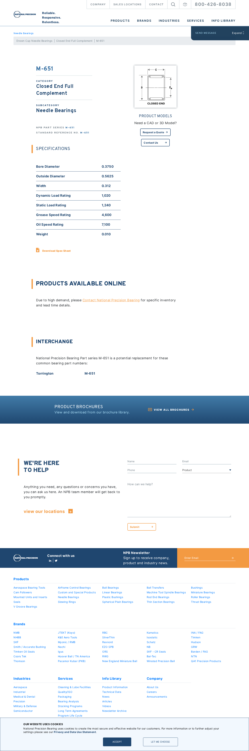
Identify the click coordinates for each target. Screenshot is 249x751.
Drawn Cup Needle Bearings (34, 40)
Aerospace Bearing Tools (29, 587)
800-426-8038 (213, 4)
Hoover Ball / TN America (74, 656)
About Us (152, 687)
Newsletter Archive (114, 710)
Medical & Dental (24, 696)
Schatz (151, 642)
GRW (194, 646)
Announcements (157, 696)
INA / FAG (197, 632)
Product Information (115, 687)
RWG (105, 656)
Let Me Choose (160, 741)
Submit (134, 526)
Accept (117, 741)
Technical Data (111, 691)
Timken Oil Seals (24, 651)
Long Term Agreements (73, 710)
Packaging (65, 696)
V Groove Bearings (25, 606)
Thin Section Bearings (161, 601)
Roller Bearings (200, 597)
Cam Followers (22, 592)
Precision (19, 701)
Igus (60, 651)
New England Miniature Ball (119, 661)
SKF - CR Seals (156, 651)
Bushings (197, 587)
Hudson (196, 642)
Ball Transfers (155, 587)
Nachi (61, 646)
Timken (195, 637)
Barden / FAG (199, 651)
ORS (105, 651)
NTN (194, 656)
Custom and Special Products (77, 592)
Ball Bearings (110, 587)
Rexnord (107, 642)
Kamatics (152, 632)
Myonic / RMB (66, 642)
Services (195, 20)
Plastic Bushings (112, 597)
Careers (152, 691)
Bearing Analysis (68, 701)
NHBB (17, 637)
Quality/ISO (65, 691)
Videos (106, 706)
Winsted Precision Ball (161, 661)
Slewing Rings (67, 601)
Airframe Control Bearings (74, 587)
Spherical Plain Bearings (117, 601)
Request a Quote (153, 132)
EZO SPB (108, 646)
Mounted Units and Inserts (30, 597)
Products (120, 20)
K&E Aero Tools (67, 637)
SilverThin (108, 637)
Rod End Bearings (158, 597)
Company (98, 4)
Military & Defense (25, 706)
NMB (16, 632)
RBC (105, 632)
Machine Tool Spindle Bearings (166, 592)
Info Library (223, 20)
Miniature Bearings (203, 592)
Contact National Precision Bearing (111, 300)
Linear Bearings (112, 592)
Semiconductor (23, 710)
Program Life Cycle (70, 715)
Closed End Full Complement (74, 40)
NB (149, 646)
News (105, 696)
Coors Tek (19, 656)
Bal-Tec (151, 656)
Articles (107, 701)
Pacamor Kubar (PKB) (72, 661)
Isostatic (152, 637)
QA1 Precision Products (206, 661)
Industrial (19, 691)
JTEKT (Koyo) (66, 632)
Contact (156, 4)
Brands (144, 20)
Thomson (19, 661)
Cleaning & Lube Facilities (74, 687)
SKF (16, 642)
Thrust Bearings (201, 601)
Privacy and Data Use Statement (75, 732)
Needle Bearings (23, 33)
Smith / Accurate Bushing (29, 646)
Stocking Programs (70, 706)
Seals (16, 601)
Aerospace (20, 687)
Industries (169, 20)
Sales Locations (127, 4)
